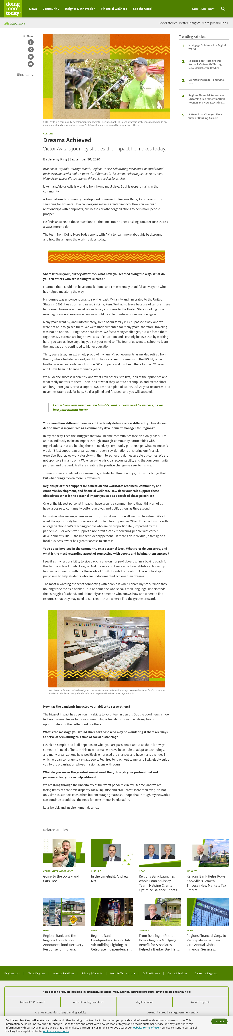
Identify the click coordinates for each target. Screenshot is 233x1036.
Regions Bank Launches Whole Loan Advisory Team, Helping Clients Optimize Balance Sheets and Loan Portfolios (158, 883)
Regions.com (12, 973)
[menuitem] (33, 8)
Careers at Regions (206, 973)
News (33, 9)
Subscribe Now (203, 9)
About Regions (37, 973)
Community (51, 9)
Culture (48, 133)
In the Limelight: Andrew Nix (109, 878)
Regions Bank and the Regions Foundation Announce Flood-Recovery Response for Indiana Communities (63, 942)
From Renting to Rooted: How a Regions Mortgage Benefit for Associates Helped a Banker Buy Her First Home (158, 942)
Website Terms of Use (123, 973)
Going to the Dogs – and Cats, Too (206, 81)
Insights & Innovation (80, 9)
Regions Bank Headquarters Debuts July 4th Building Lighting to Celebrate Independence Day (111, 942)
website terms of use (146, 1027)
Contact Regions (177, 973)
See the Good (142, 9)
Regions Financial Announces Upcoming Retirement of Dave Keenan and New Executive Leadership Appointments (206, 98)
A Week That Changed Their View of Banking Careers (205, 116)
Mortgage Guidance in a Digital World (207, 47)
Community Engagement (58, 871)
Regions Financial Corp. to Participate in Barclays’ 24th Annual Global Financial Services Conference (206, 942)
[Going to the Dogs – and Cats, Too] (64, 853)
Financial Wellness (114, 9)
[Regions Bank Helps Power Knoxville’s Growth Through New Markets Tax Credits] (208, 853)
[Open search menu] (223, 9)
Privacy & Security (92, 973)
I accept (219, 1021)
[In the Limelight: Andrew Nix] (112, 853)
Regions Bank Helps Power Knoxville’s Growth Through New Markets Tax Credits (205, 64)
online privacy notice (56, 1031)
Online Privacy (151, 973)
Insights (192, 871)
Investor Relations (64, 973)
